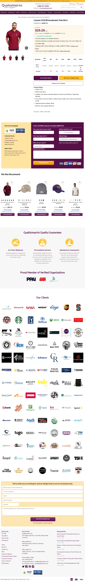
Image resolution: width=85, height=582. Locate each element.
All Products (5, 540)
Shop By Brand (11, 12)
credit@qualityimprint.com (41, 561)
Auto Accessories (32, 12)
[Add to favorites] (11, 182)
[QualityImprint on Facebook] (26, 567)
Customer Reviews (7, 558)
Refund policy (5, 563)
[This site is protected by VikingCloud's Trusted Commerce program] (20, 131)
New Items (8, 15)
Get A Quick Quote (7, 214)
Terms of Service (6, 561)
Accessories (24, 12)
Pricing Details (7, 209)
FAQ (3, 551)
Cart (82, 15)
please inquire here (65, 51)
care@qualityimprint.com (46, 8)
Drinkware (50, 12)
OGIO (41, 111)
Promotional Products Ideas (9, 556)
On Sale (2, 15)
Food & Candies (57, 12)
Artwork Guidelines (7, 554)
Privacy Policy (14, 579)
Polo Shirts (47, 111)
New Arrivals (5, 538)
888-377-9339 (30, 557)
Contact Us (5, 549)
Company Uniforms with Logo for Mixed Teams (69, 558)
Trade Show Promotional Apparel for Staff (68, 563)
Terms (28, 579)
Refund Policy (22, 579)
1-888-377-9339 (43, 6)
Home (3, 544)
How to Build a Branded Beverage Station (68, 540)
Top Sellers (5, 535)
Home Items (65, 12)
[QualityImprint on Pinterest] (30, 567)
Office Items (72, 12)
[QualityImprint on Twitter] (23, 567)
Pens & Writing (80, 12)
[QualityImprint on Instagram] (33, 567)
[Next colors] (27, 57)
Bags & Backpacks (42, 12)
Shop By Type (4, 12)
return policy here (14, 155)
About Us (4, 547)
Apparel (18, 12)
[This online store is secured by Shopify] (10, 130)
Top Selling (14, 15)
